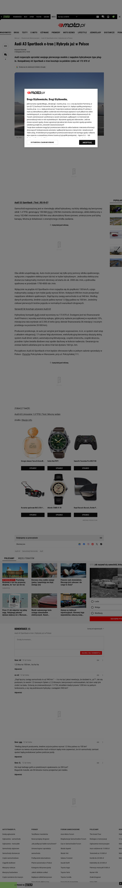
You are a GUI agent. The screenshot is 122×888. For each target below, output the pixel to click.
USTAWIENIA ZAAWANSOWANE (42, 142)
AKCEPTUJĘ (87, 142)
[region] (61, 118)
